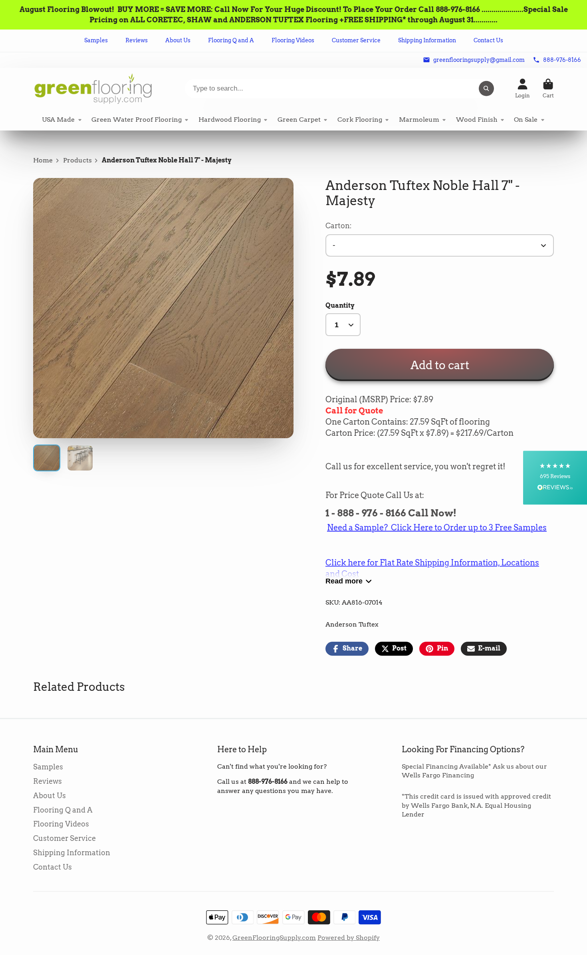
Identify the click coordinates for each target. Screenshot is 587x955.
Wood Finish (477, 119)
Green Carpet (299, 119)
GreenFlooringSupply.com (274, 937)
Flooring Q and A (231, 40)
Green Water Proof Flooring (136, 119)
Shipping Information (427, 40)
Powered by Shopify (348, 937)
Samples (96, 40)
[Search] (486, 88)
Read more (344, 581)
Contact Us (488, 40)
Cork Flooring (359, 119)
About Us (177, 40)
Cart (548, 89)
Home (43, 160)
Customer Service (356, 40)
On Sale (525, 119)
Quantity (340, 305)
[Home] (93, 88)
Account (522, 89)
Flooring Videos (293, 40)
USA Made (58, 119)
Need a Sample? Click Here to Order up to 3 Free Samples (437, 527)
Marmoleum (419, 119)
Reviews (136, 40)
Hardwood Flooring (229, 119)
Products (77, 160)
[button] (555, 477)
